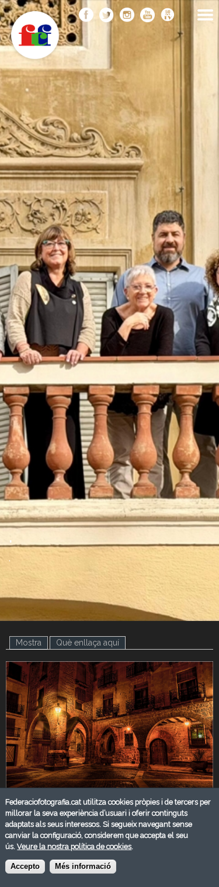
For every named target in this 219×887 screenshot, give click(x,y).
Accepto (25, 866)
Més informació (83, 866)
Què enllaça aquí (87, 642)
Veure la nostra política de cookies (74, 846)
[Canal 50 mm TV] (168, 15)
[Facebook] (86, 15)
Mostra (32, 642)
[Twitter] (106, 15)
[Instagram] (127, 15)
